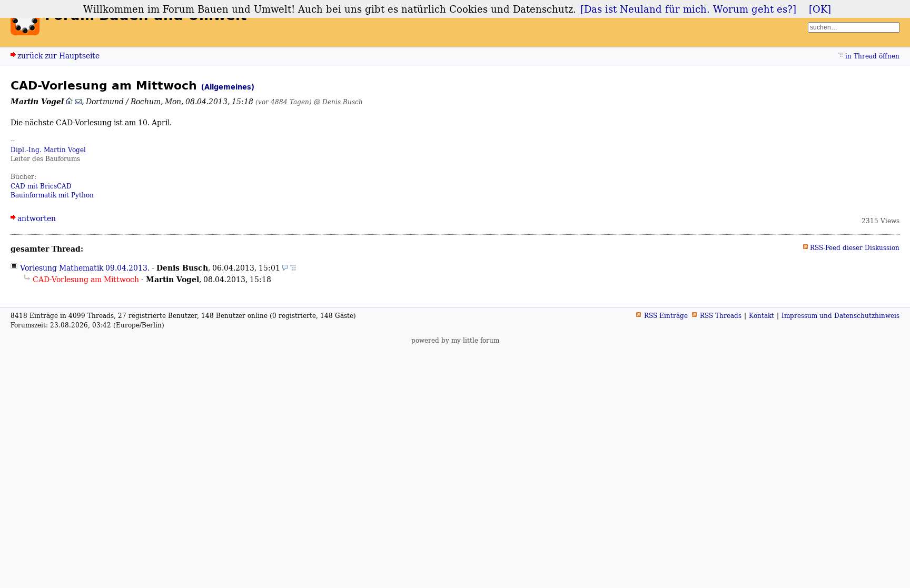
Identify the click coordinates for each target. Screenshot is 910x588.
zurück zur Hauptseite (58, 55)
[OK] (820, 9)
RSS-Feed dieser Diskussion (854, 247)
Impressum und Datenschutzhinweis (840, 315)
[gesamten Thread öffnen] (293, 267)
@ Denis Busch (338, 101)
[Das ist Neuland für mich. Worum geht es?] (688, 9)
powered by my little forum (455, 340)
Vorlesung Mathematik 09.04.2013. (85, 267)
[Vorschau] (285, 267)
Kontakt (761, 315)
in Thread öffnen (872, 56)
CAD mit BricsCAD (41, 186)
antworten (36, 218)
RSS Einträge (666, 315)
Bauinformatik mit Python (52, 195)
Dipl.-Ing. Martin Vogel (48, 149)
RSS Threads (720, 315)
